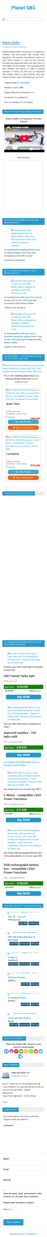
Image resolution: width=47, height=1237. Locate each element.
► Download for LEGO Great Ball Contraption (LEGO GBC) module (22, 253)
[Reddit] (36, 1051)
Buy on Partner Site (24, 428)
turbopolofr (20, 260)
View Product (24, 422)
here (32, 92)
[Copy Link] (26, 1051)
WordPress (23, 1234)
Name (6, 1159)
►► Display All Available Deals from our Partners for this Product (21, 763)
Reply (4, 1102)
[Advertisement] (23, 188)
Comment (8, 1125)
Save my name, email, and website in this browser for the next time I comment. (22, 1195)
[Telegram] (20, 1056)
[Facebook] (6, 1051)
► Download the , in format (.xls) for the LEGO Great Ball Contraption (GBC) (22, 300)
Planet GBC (23, 8)
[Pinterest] (16, 1051)
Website (7, 1180)
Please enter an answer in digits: (18, 1202)
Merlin (34, 1234)
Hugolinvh (25, 82)
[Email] (21, 1051)
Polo (25, 47)
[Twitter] (40, 1051)
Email (6, 1169)
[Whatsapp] (31, 1051)
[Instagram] (11, 1051)
